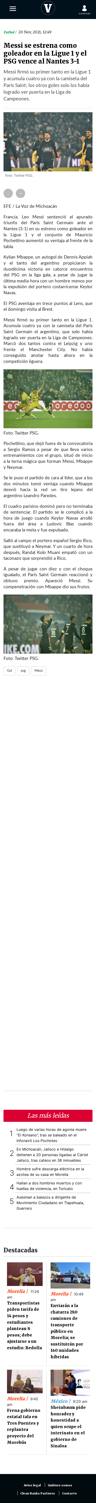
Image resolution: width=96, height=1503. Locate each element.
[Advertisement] (48, 886)
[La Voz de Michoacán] (48, 7)
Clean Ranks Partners (37, 1493)
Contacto (69, 1493)
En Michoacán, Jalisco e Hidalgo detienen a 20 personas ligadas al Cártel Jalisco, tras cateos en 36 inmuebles (52, 1155)
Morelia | (18, 1291)
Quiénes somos (60, 1485)
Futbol (9, 32)
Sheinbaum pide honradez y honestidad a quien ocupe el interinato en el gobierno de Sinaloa (68, 1427)
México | (61, 1401)
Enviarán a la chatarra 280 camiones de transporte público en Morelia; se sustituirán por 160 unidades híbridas (67, 1331)
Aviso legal (32, 1485)
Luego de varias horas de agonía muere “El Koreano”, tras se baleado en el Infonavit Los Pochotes (51, 1135)
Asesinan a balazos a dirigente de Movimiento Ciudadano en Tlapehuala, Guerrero (50, 1203)
